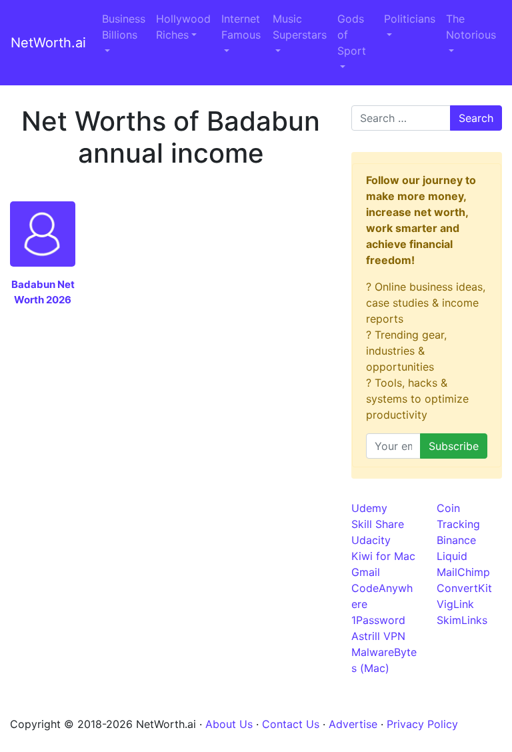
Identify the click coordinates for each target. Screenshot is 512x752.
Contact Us (290, 724)
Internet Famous (241, 26)
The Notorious (471, 26)
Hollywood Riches (183, 26)
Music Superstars (300, 26)
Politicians (409, 18)
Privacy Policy (422, 724)
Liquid (452, 556)
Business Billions (123, 26)
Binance (456, 540)
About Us (229, 724)
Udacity (371, 540)
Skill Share (377, 524)
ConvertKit (464, 588)
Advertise (353, 724)
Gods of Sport (351, 34)
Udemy (369, 508)
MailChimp (463, 572)
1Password (378, 620)
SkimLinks (462, 620)
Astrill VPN (378, 636)
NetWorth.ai (48, 43)
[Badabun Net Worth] (42, 232)
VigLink (455, 604)
